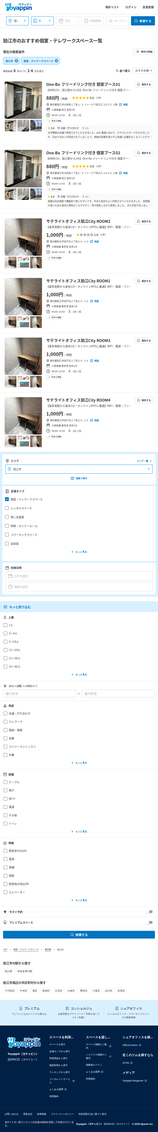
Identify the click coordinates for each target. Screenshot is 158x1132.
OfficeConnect (130, 1045)
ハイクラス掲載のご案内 (96, 1056)
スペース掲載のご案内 (96, 1046)
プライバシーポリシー (62, 1114)
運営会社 (27, 1114)
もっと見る (81, 551)
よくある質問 (56, 1089)
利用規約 (54, 1096)
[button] (78, 499)
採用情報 (41, 1114)
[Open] (25, 21)
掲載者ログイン (94, 1064)
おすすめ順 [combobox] (142, 70)
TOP (5, 949)
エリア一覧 (142, 461)
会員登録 (148, 7)
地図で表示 (81, 478)
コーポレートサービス (59, 1080)
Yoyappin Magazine (133, 1080)
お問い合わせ (11, 1114)
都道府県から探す (58, 1065)
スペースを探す (57, 1044)
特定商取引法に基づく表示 (92, 1114)
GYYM (126, 1062)
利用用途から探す (58, 1058)
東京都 (48, 949)
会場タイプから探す (59, 1051)
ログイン (131, 7)
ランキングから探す (59, 1072)
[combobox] (40, 20)
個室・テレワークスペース (26, 949)
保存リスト (112, 7)
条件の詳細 (146, 51)
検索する (145, 21)
